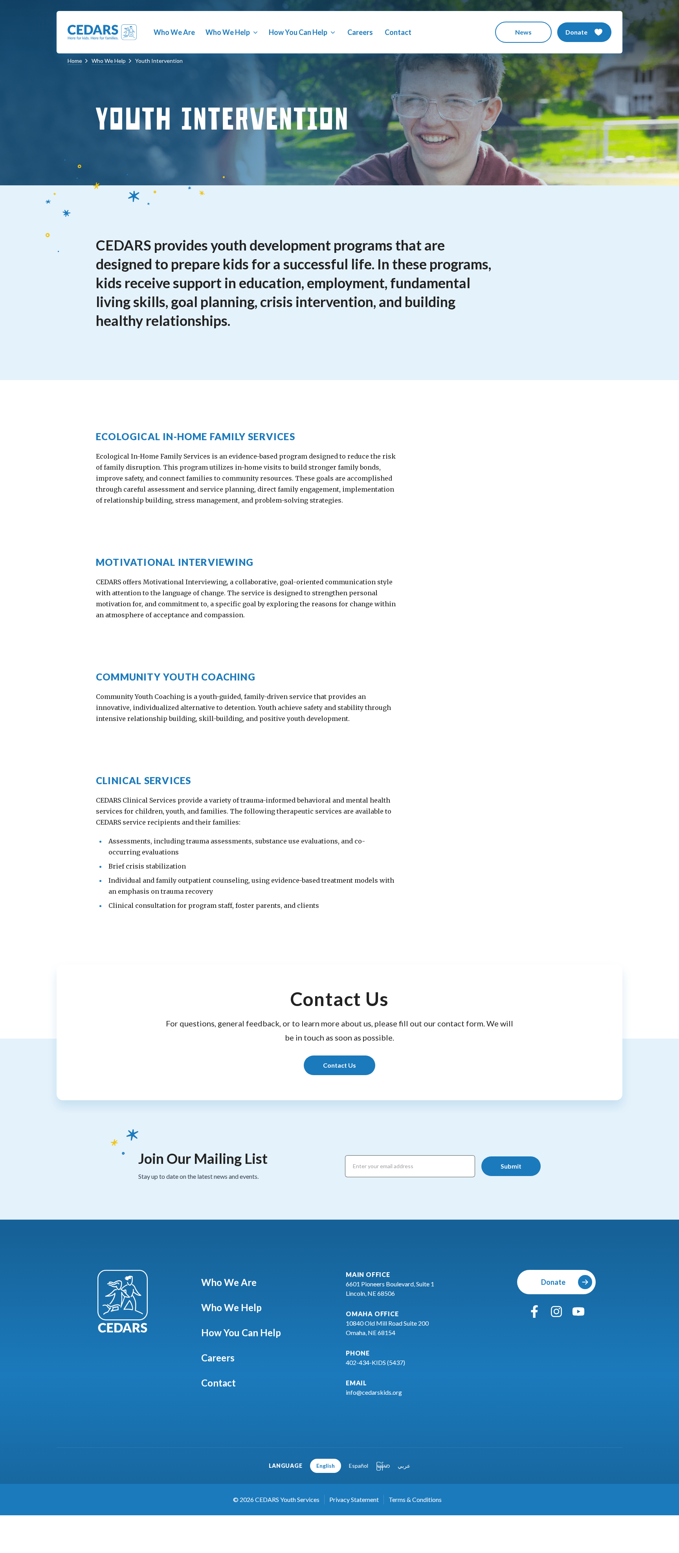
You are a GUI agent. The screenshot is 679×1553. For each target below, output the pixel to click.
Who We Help (231, 1307)
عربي (404, 1465)
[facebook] (534, 1311)
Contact (398, 32)
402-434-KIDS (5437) (375, 1362)
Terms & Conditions (415, 1499)
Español (358, 1465)
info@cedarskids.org (374, 1392)
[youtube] (578, 1311)
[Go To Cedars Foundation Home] (122, 1301)
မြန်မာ (383, 1465)
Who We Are (174, 32)
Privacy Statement (354, 1499)
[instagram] (556, 1311)
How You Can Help (241, 1332)
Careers (360, 32)
